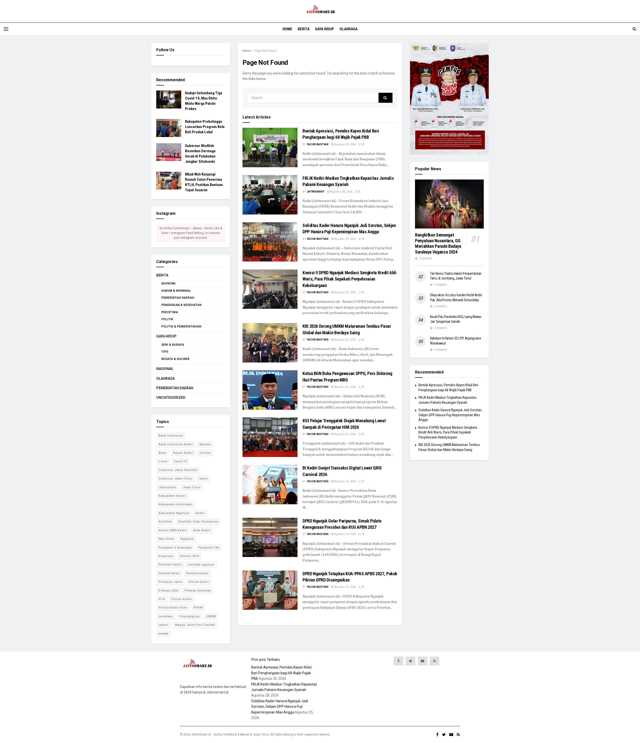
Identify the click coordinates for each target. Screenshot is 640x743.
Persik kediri (199, 582)
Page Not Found (265, 50)
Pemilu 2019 (189, 556)
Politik (167, 319)
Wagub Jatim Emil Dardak (195, 624)
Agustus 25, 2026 (344, 238)
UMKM (211, 616)
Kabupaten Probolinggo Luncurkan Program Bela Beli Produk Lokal (204, 126)
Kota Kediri (202, 530)
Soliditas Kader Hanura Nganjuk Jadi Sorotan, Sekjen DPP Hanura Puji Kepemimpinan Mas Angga (450, 415)
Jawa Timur (192, 487)
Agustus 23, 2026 (344, 339)
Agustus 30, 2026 (344, 144)
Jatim (203, 478)
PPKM (198, 607)
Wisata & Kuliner (175, 359)
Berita (304, 29)
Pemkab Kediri (170, 564)
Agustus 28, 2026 (341, 191)
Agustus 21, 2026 (344, 434)
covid (163, 461)
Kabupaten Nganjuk (174, 513)
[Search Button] (385, 98)
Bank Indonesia (171, 435)
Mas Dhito (166, 538)
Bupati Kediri (183, 452)
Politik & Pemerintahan (181, 326)
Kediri (200, 513)
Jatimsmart (315, 191)
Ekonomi (168, 283)
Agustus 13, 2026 (344, 586)
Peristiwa (169, 312)
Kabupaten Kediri (172, 496)
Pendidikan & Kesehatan (181, 305)
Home (287, 29)
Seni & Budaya (172, 344)
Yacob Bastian (317, 144)
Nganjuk (187, 538)
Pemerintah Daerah (177, 298)
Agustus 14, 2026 (344, 534)
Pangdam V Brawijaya (175, 547)
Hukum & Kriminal (176, 290)
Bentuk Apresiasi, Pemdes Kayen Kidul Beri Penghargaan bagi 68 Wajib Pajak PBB (281, 672)
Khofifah (165, 521)
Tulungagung (189, 616)
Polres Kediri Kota (173, 607)
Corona (205, 452)
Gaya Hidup (324, 29)
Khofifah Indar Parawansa (198, 521)
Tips (164, 352)
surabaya (165, 616)
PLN (162, 599)
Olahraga (349, 29)
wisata (163, 633)
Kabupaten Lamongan (175, 504)
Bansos (205, 444)
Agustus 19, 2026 (344, 481)
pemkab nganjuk (201, 564)
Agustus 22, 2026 (344, 386)
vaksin (163, 624)
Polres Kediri (182, 599)
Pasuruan (166, 556)
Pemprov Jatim (170, 582)
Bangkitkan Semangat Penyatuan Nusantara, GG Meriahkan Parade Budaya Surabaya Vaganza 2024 (438, 243)
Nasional (165, 369)
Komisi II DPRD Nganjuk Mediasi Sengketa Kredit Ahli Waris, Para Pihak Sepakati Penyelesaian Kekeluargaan (349, 279)
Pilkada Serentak (198, 590)
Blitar (163, 452)
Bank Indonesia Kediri (176, 444)
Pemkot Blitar (169, 573)
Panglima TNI (208, 547)
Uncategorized (171, 398)
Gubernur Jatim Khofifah (178, 470)
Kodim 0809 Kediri (173, 530)
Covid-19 (180, 461)
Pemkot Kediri (197, 573)
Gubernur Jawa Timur (175, 478)
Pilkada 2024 (168, 590)
